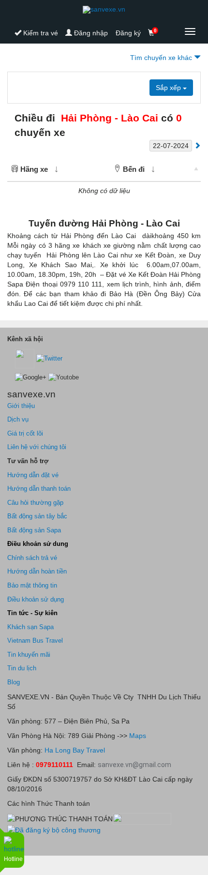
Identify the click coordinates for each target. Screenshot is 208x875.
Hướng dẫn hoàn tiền (37, 571)
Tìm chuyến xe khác (162, 57)
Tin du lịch (21, 668)
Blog (13, 682)
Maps (136, 735)
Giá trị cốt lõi (25, 433)
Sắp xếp (169, 87)
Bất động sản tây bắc (37, 516)
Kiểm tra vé (39, 33)
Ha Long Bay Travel (75, 750)
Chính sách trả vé (32, 557)
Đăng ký (128, 33)
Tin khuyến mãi (28, 654)
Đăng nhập (90, 33)
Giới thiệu (21, 405)
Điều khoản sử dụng (35, 599)
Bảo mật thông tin (32, 585)
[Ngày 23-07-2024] (197, 145)
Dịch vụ (18, 419)
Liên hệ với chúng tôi (36, 447)
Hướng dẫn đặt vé (33, 475)
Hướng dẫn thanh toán (39, 488)
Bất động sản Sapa (34, 530)
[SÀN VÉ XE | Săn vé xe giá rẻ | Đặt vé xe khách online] (104, 9)
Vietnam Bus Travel (35, 640)
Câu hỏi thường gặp (35, 502)
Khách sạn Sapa (30, 627)
